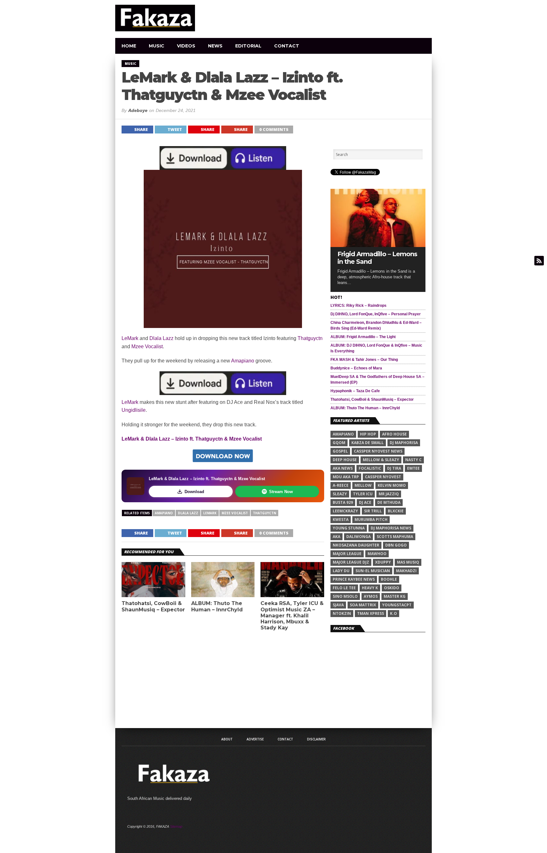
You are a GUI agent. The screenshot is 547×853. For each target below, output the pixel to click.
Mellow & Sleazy (381, 459)
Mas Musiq (408, 562)
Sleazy (340, 494)
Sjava (338, 605)
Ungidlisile (134, 410)
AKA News (343, 468)
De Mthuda (388, 502)
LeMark (130, 338)
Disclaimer (316, 739)
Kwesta (341, 519)
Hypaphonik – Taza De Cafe (355, 391)
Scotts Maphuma (395, 536)
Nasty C (413, 459)
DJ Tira (394, 468)
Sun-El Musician (372, 570)
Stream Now (281, 491)
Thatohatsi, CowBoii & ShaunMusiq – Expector (153, 606)
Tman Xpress (370, 613)
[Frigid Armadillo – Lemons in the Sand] (377, 245)
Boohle (389, 579)
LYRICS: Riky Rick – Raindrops (358, 305)
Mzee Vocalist (147, 346)
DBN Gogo (396, 545)
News (215, 46)
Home (129, 46)
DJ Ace (365, 502)
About (227, 739)
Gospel (340, 451)
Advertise (255, 739)
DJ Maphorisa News (391, 528)
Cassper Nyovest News (378, 451)
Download (194, 491)
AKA (336, 536)
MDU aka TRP (346, 476)
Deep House (345, 459)
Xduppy (383, 562)
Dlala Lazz (161, 338)
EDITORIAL (248, 46)
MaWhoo (377, 553)
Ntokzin (342, 613)
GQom (339, 442)
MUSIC (156, 46)
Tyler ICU (363, 494)
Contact (286, 46)
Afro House (394, 434)
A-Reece (341, 485)
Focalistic (370, 468)
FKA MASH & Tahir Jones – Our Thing (364, 359)
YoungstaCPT (397, 605)
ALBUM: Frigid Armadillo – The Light (363, 337)
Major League (347, 553)
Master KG (395, 596)
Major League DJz (351, 562)
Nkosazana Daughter (356, 545)
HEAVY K (370, 587)
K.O (393, 613)
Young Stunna (349, 528)
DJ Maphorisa (404, 442)
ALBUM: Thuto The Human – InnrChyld (217, 606)
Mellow (363, 485)
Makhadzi (406, 570)
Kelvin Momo (392, 485)
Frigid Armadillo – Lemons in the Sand (377, 257)
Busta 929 (343, 502)
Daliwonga (358, 536)
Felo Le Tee (344, 587)
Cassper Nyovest (383, 476)
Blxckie (396, 511)
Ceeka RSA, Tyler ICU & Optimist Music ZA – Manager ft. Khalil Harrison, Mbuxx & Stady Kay (292, 615)
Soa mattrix (363, 605)
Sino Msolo (345, 596)
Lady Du (341, 570)
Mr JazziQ (389, 494)
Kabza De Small (367, 442)
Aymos (371, 596)
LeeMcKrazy (345, 511)
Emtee (413, 468)
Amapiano (242, 360)
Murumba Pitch (371, 519)
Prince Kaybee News (354, 579)
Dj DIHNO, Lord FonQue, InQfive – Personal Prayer (375, 314)
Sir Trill (373, 511)
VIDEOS (186, 46)
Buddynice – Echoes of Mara (356, 368)
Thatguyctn (310, 338)
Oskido (391, 587)
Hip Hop (368, 434)
